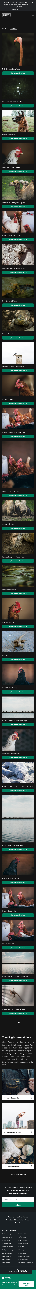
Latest (4, 28)
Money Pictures (23, 1243)
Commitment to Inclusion (14, 1219)
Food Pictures (22, 1240)
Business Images (7, 1234)
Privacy (27, 1219)
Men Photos (22, 1253)
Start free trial (26, 1284)
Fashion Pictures (23, 1234)
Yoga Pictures (6, 1259)
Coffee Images (22, 1237)
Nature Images (6, 1240)
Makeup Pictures (7, 1237)
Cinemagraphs (22, 1250)
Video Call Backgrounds (25, 1262)
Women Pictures (7, 1253)
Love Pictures (6, 1256)
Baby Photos (6, 1262)
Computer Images (7, 1246)
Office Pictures (6, 1243)
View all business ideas (18, 1174)
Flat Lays (21, 1246)
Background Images (8, 1250)
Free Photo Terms (22, 1216)
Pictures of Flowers (24, 1256)
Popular (13, 28)
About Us (18, 1222)
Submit (18, 1205)
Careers (11, 1216)
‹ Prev (18, 1022)
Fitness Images (23, 1259)
